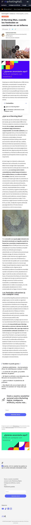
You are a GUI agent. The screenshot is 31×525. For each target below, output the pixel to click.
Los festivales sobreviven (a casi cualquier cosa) (14, 110)
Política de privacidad (10, 427)
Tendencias (5, 16)
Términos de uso (16, 426)
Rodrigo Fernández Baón (11, 32)
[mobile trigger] (3, 1)
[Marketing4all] (13, 1)
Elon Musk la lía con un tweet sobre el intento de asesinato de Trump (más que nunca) (14, 386)
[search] (25, 1)
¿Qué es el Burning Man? (12, 106)
